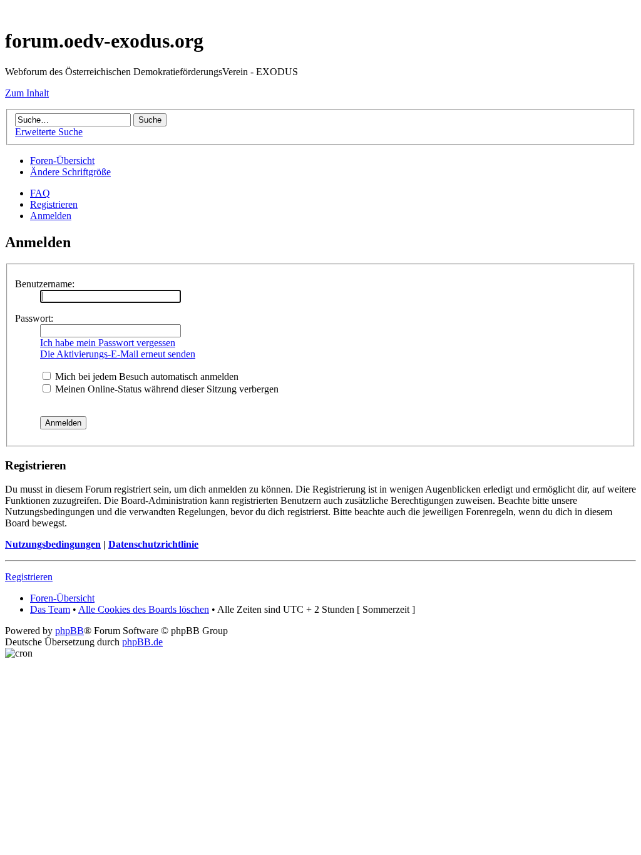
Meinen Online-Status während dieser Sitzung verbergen (166, 389)
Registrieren (54, 204)
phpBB (69, 630)
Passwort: (34, 318)
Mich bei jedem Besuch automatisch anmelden (145, 376)
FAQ (40, 193)
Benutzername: (44, 284)
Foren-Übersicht (62, 160)
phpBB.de (142, 642)
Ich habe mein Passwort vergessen (107, 342)
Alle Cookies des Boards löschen (143, 609)
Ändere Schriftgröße (70, 171)
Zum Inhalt (27, 93)
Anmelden (50, 215)
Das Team (50, 609)
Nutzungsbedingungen (53, 544)
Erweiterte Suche (49, 131)
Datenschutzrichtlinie (153, 544)
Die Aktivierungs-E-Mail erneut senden (117, 354)
